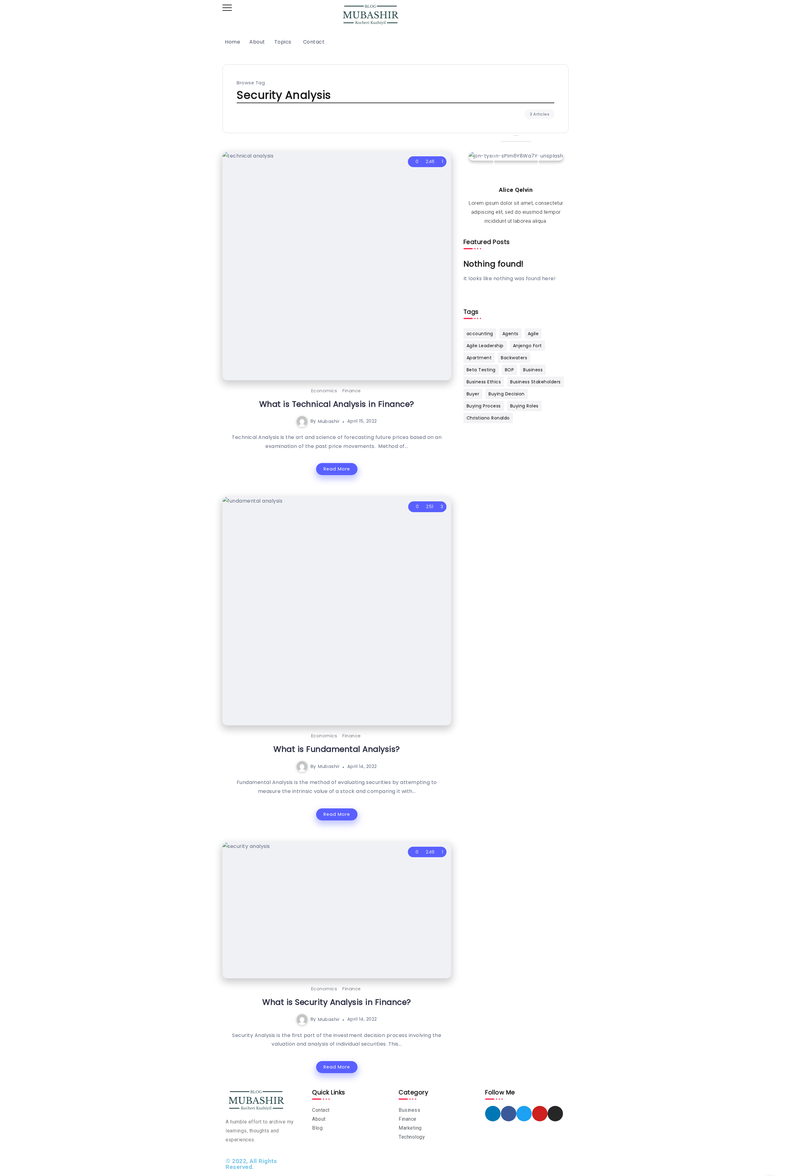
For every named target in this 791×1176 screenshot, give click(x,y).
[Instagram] (555, 1113)
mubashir (329, 421)
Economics (324, 391)
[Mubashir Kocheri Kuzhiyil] (371, 14)
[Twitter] (524, 1113)
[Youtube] (540, 1113)
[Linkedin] (493, 1113)
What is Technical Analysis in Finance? (336, 404)
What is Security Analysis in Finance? (336, 1002)
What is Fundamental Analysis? (336, 749)
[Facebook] (508, 1113)
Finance (351, 391)
